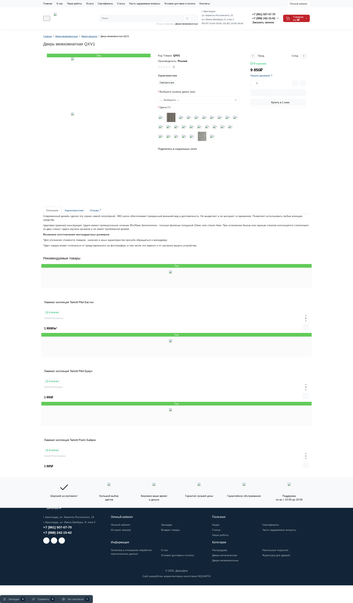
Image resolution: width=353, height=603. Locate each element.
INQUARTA (204, 576)
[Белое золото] (200, 126)
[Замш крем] (212, 117)
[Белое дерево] (161, 126)
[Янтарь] (169, 126)
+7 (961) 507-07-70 (263, 14)
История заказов (121, 529)
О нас (59, 3)
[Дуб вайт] (184, 136)
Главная (47, 3)
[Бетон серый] (202, 136)
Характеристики (74, 210)
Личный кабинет (299, 3)
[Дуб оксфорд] (176, 126)
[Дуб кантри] (215, 126)
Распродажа (219, 550)
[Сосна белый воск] (192, 126)
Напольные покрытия (275, 550)
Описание (52, 210)
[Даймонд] (181, 117)
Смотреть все (167, 82)
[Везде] (187, 18)
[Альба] (197, 117)
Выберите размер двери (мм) (177, 91)
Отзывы (95, 210)
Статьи (121, 3)
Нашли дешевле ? (261, 75)
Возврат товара (170, 529)
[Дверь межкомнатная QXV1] (98, 84)
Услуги (90, 3)
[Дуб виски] (235, 117)
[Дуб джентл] (176, 136)
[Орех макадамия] (230, 126)
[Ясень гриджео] (212, 136)
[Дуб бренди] (205, 117)
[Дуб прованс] (161, 117)
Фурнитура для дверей (276, 555)
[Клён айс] (207, 126)
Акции (215, 524)
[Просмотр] (164, 295)
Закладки (166, 524)
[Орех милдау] (169, 136)
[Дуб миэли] (220, 117)
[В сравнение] (295, 83)
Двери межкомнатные (225, 560)
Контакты (204, 3)
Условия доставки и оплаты (179, 3)
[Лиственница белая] (189, 117)
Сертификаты (105, 3)
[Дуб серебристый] (161, 136)
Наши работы (74, 3)
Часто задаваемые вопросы (144, 3)
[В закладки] (303, 83)
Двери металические (224, 555)
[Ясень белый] (223, 126)
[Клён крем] (228, 117)
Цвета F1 (165, 107)
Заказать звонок (263, 22)
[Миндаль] (171, 117)
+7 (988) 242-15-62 (263, 18)
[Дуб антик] (184, 126)
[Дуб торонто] (192, 136)
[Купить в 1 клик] (172, 295)
